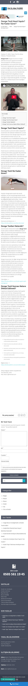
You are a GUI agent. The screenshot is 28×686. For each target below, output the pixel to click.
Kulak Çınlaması (5, 591)
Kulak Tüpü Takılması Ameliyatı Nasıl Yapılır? (13, 629)
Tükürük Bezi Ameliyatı (7, 602)
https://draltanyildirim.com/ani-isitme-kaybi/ (13, 365)
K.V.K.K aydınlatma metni (8, 642)
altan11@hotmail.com (10, 669)
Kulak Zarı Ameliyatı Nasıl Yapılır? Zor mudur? (13, 627)
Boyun (5, 498)
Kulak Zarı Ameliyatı (6, 589)
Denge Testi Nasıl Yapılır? (9, 118)
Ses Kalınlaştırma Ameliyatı (8, 604)
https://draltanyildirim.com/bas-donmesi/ (12, 223)
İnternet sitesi (5, 461)
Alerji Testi (4, 596)
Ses (4, 506)
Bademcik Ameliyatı (6, 598)
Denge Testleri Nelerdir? (9, 122)
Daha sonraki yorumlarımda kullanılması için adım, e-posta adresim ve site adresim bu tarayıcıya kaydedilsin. (13, 469)
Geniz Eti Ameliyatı (6, 600)
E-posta (3, 455)
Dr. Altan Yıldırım (4, 26)
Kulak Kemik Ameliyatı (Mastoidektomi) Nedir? (14, 624)
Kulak (11, 26)
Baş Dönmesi (4, 593)
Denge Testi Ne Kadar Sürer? (10, 120)
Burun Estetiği (5, 595)
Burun (5, 501)
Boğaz (5, 496)
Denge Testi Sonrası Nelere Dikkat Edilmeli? (14, 124)
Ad (2, 448)
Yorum (3, 430)
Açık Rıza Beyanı (5, 644)
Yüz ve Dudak (7, 509)
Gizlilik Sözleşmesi (6, 645)
